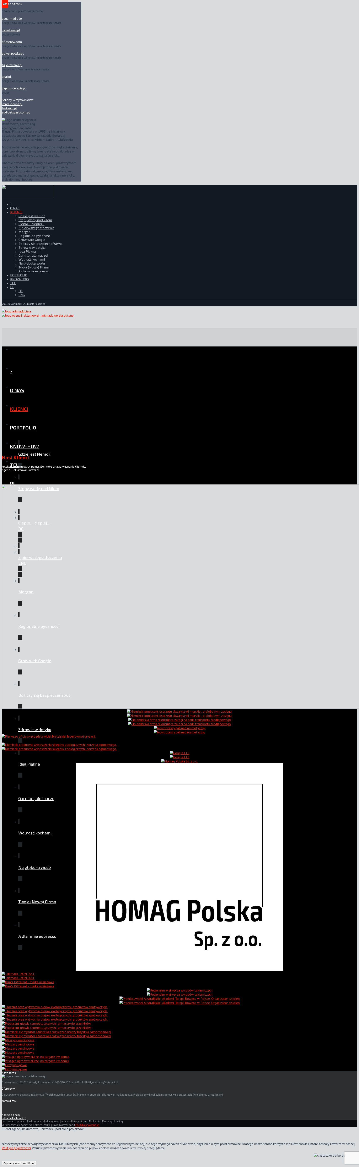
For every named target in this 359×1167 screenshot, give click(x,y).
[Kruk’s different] (28, 984)
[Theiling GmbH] (59, 747)
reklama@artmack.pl (14, 1118)
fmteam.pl (9, 108)
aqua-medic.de (12, 18)
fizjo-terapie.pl (12, 65)
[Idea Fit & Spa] (179, 730)
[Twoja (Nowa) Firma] (14, 1067)
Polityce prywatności (16, 1148)
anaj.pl (6, 76)
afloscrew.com (12, 42)
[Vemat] (18, 1042)
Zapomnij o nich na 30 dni (18, 1163)
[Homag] (179, 865)
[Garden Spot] (35, 1059)
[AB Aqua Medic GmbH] (179, 713)
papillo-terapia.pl (14, 88)
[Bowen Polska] (179, 1000)
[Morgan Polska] (49, 738)
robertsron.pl (11, 30)
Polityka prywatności (87, 1125)
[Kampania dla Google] (179, 755)
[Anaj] (179, 992)
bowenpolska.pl (13, 53)
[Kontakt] (18, 976)
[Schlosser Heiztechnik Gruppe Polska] (46, 1025)
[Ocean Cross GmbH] (56, 1034)
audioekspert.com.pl (16, 112)
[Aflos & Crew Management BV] (179, 722)
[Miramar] (55, 1009)
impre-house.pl (12, 104)
